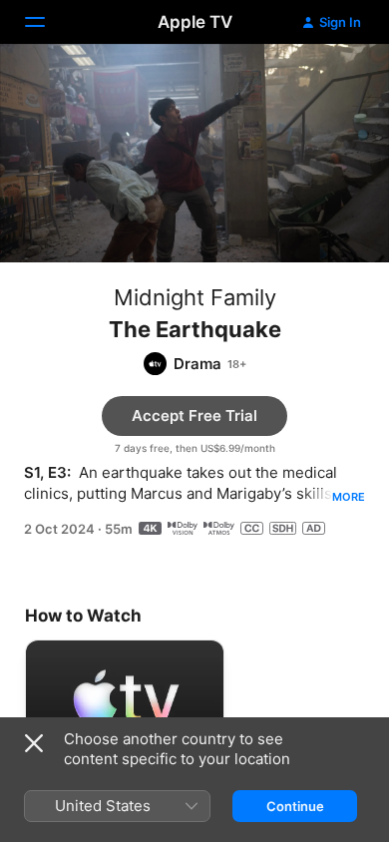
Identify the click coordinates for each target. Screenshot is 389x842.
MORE (348, 497)
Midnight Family (195, 297)
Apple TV (195, 22)
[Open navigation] (47, 22)
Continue (295, 806)
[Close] (34, 743)
